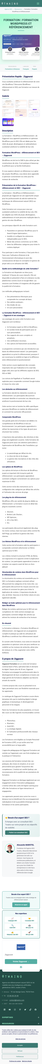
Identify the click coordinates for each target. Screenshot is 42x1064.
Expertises (7, 1017)
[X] (25, 1009)
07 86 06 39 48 (13, 996)
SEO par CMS (29, 933)
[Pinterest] (20, 1009)
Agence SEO (8, 9)
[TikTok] (30, 1009)
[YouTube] (9, 1009)
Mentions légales (27, 1061)
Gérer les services (20, 1039)
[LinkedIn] (4, 1009)
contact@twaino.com (16, 1000)
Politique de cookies (15, 1061)
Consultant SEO (29, 919)
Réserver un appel (21, 905)
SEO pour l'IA (29, 926)
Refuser (20, 1051)
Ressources (18, 9)
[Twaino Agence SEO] (12, 976)
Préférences (20, 1056)
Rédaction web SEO (12, 933)
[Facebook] (35, 1009)
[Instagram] (14, 1009)
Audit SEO (12, 926)
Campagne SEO (12, 919)
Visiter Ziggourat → (21, 961)
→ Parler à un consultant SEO (17, 832)
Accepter (20, 1045)
